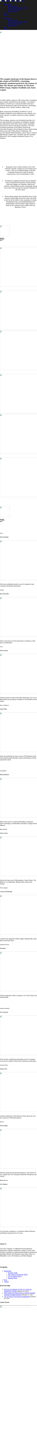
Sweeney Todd (12, 1273)
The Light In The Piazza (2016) (18, 1274)
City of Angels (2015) (15, 1276)
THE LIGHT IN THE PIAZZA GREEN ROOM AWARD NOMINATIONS (19, 1294)
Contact (6, 1281)
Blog (5, 1280)
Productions (7, 1271)
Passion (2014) (12, 1278)
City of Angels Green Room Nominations (17, 1296)
